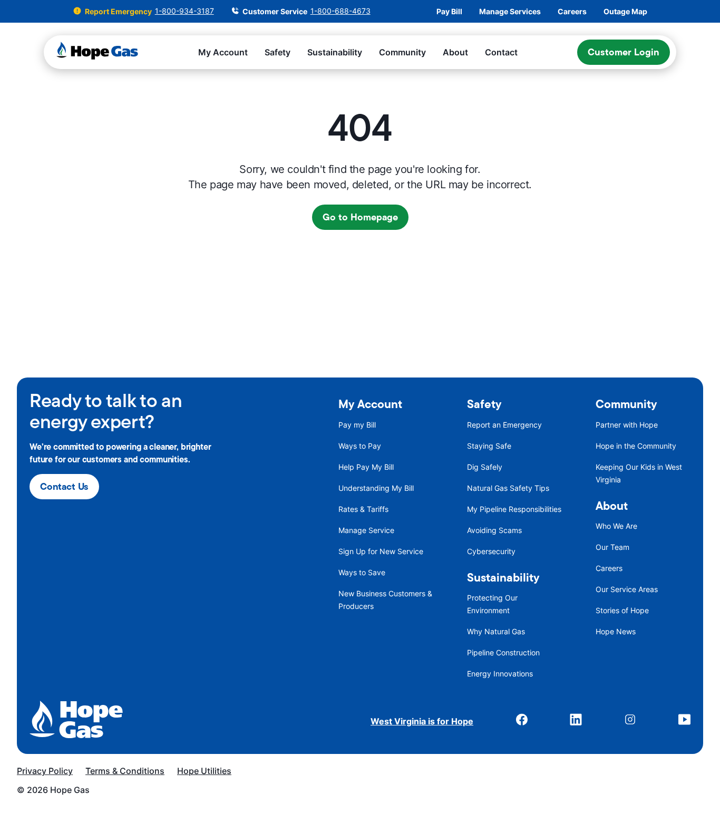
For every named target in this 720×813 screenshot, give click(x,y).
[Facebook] (521, 721)
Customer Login (623, 52)
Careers (572, 11)
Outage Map (625, 11)
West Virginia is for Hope (422, 721)
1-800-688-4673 (340, 11)
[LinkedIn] (576, 721)
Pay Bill (449, 11)
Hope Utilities (204, 771)
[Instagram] (630, 721)
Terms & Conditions (124, 771)
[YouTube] (684, 721)
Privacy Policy (45, 771)
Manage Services (510, 11)
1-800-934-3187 (184, 11)
